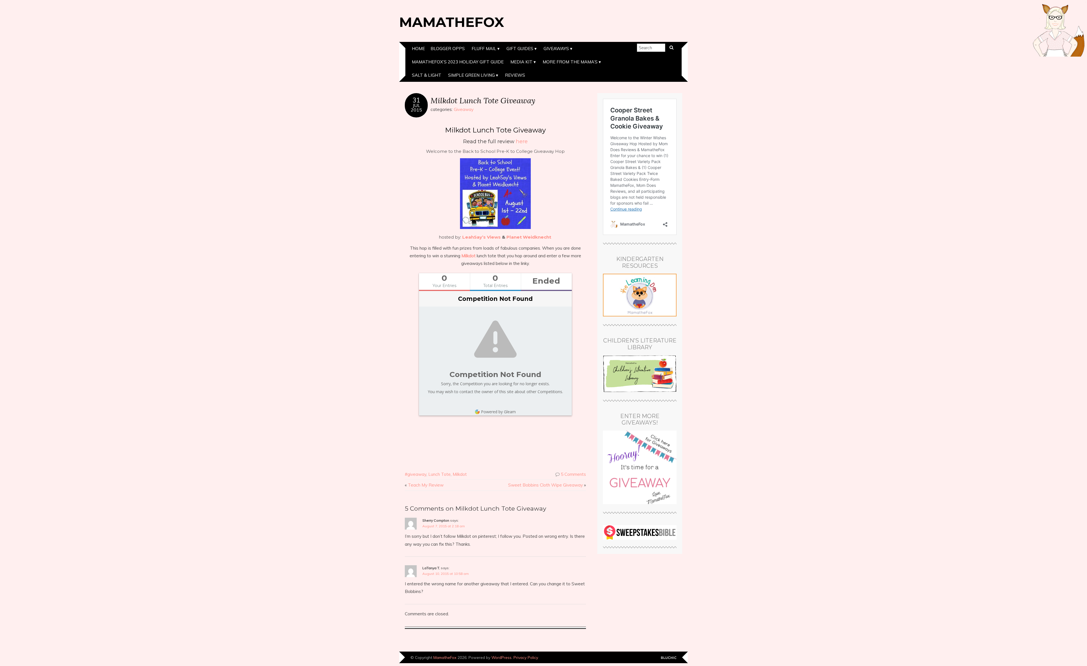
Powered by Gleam (498, 411)
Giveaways (556, 48)
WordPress (501, 657)
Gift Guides (519, 48)
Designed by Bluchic (669, 657)
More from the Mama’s (570, 62)
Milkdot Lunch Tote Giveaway (483, 100)
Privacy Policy (525, 657)
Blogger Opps (448, 48)
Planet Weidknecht (528, 237)
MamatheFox (451, 22)
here (522, 141)
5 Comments (573, 474)
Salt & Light (426, 75)
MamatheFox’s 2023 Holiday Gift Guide (458, 62)
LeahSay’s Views (481, 237)
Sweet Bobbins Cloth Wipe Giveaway (545, 485)
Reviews (515, 75)
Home (418, 48)
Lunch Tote (439, 474)
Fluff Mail (484, 48)
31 (416, 100)
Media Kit (521, 62)
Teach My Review (426, 485)
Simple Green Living (471, 75)
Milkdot (468, 255)
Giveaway (464, 109)
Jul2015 (416, 107)
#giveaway (415, 474)
